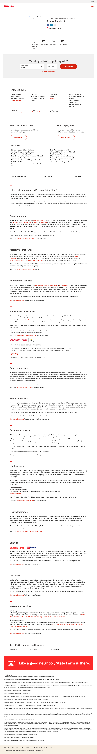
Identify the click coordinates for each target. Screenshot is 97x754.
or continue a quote (48, 71)
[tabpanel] (48, 101)
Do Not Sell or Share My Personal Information (45, 747)
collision (15, 222)
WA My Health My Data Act (11, 747)
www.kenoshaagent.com (19, 112)
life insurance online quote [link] (25, 500)
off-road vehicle (64, 285)
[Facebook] (48, 25)
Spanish (52, 98)
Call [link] (11, 300)
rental (35, 222)
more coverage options (35, 260)
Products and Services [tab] (19, 176)
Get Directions (16, 100)
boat (55, 285)
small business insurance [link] (25, 455)
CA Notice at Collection (26, 747)
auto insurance (38, 220)
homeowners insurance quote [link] (26, 335)
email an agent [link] (19, 300)
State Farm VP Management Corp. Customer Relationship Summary (42, 617)
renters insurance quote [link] (24, 387)
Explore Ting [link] (14, 354)
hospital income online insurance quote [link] (29, 531)
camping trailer (49, 285)
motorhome (39, 285)
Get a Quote (69, 66)
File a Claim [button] (18, 137)
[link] (43, 45)
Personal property (33, 320)
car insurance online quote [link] (25, 238)
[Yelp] (55, 25)
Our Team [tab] (78, 176)
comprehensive (26, 222)
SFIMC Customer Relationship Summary (65, 624)
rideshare (44, 222)
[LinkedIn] (51, 25)
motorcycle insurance (17, 260)
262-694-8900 (35, 112)
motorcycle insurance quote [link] (26, 269)
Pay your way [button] (65, 137)
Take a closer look (15, 493)
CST (80, 94)
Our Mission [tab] (48, 176)
